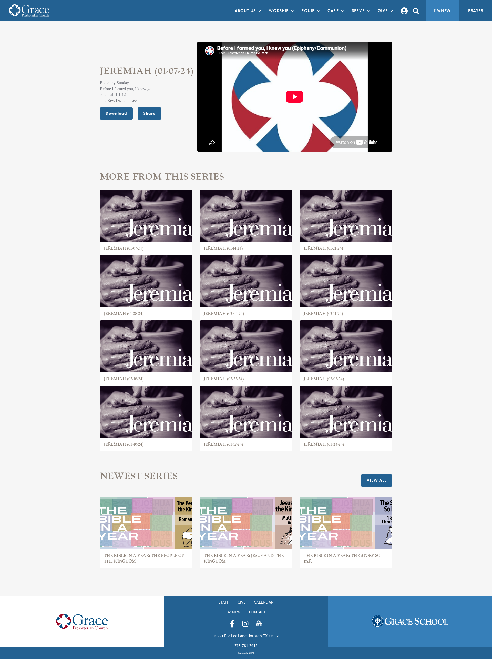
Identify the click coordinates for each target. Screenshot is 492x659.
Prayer (475, 10)
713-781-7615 (246, 645)
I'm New (442, 10)
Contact (257, 611)
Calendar (263, 602)
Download (116, 113)
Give (241, 602)
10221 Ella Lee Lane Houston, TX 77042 (246, 635)
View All (376, 480)
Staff (224, 602)
